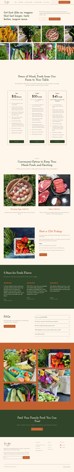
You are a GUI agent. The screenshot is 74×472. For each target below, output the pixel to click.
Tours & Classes (47, 2)
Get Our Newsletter (28, 2)
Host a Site (43, 254)
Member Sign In (50, 449)
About (15, 2)
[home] (7, 2)
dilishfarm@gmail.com (39, 450)
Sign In (54, 2)
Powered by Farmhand (66, 466)
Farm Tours (49, 447)
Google (35, 276)
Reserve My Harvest (64, 2)
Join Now (17, 141)
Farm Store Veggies (38, 2)
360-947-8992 (38, 448)
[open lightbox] (20, 365)
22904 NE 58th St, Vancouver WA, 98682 (40, 446)
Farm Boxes (21, 2)
